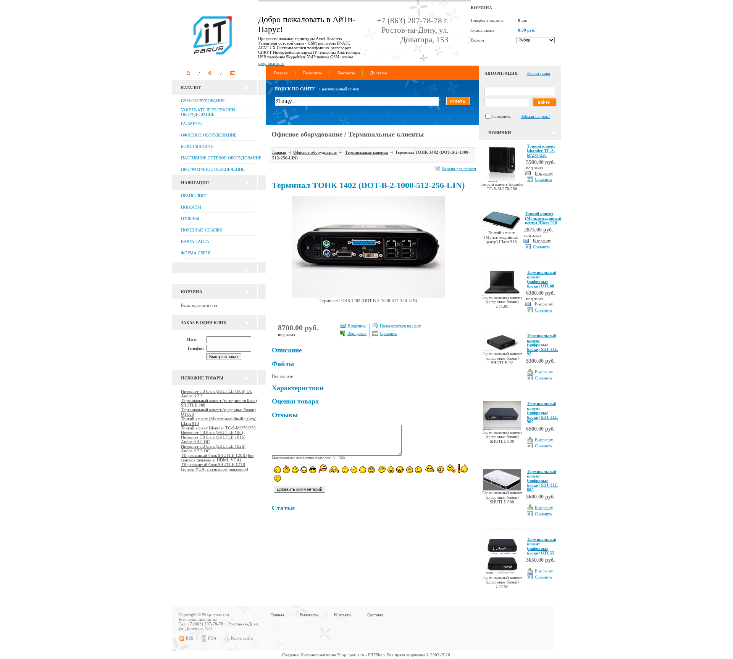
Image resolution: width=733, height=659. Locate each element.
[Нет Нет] (451, 469)
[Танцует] (334, 469)
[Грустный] (295, 470)
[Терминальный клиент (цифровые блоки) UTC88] (502, 293)
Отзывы (190, 218)
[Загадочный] (371, 470)
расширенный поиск (340, 89)
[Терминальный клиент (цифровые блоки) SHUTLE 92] (502, 349)
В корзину (356, 325)
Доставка (378, 73)
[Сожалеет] (440, 469)
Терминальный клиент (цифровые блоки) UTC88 (541, 279)
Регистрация (538, 73)
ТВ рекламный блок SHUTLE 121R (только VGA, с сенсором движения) (214, 466)
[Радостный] (429, 469)
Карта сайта (195, 241)
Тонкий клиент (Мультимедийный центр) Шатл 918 (543, 218)
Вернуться (356, 333)
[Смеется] (277, 470)
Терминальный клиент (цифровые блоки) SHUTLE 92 (542, 344)
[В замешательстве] (362, 470)
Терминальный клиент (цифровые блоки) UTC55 (541, 546)
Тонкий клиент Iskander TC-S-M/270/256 (218, 428)
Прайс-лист (194, 195)
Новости (191, 207)
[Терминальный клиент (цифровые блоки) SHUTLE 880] (502, 489)
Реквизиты (312, 73)
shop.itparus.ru (271, 63)
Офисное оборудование (315, 152)
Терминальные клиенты (366, 152)
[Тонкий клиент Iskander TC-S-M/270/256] (502, 180)
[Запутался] (409, 470)
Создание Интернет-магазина (309, 655)
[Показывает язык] (391, 470)
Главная (280, 73)
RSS (189, 638)
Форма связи (196, 253)
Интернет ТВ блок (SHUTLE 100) (212, 432)
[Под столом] (354, 470)
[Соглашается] (418, 470)
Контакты (346, 73)
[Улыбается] (286, 469)
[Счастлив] (345, 470)
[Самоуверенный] (312, 470)
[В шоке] (304, 470)
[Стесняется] (322, 469)
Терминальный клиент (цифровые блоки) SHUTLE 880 (542, 480)
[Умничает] (400, 470)
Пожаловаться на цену (400, 325)
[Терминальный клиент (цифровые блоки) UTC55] (502, 573)
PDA (212, 638)
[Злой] (381, 469)
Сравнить (388, 333)
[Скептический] (277, 478)
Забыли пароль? (535, 116)
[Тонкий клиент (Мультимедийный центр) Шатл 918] (501, 229)
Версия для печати (459, 168)
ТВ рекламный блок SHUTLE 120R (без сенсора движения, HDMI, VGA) (217, 457)
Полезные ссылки (202, 230)
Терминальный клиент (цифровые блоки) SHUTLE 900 (542, 412)
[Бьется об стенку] (463, 469)
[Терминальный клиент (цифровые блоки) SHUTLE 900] (502, 428)
